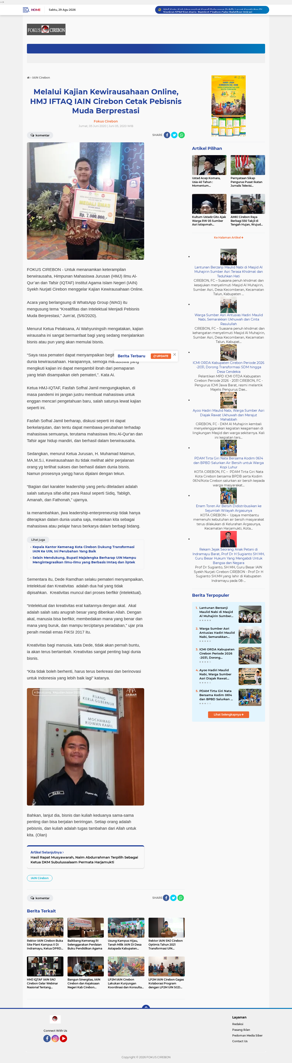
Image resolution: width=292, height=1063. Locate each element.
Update (162, 356)
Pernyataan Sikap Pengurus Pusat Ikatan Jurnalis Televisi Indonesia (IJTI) (246, 182)
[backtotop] (146, 1009)
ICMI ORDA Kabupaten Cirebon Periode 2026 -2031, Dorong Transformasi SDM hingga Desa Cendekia (228, 367)
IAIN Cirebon (40, 878)
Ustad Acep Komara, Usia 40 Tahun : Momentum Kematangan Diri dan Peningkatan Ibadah (207, 182)
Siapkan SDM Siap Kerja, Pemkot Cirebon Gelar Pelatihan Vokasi (207, 9)
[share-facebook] (167, 135)
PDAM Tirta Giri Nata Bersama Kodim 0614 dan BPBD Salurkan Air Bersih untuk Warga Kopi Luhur (228, 462)
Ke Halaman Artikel (227, 237)
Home (35, 10)
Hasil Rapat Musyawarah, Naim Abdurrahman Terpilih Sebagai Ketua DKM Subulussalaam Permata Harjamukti (84, 859)
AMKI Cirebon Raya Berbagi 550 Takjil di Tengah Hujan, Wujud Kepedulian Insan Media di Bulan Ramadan (247, 221)
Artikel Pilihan (207, 148)
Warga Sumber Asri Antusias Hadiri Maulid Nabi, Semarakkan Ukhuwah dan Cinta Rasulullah (229, 319)
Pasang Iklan (241, 1029)
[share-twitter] (174, 135)
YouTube (66, 1044)
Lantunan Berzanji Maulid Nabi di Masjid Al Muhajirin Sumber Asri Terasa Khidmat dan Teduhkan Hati (228, 271)
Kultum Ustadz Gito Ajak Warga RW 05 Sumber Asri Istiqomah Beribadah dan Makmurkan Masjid (209, 221)
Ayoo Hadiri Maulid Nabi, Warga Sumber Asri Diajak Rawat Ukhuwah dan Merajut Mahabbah (228, 414)
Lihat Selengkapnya (228, 714)
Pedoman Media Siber (247, 1035)
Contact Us (240, 1041)
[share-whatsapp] (181, 135)
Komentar (42, 135)
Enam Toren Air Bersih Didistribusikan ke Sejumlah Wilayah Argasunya (228, 508)
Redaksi (237, 1024)
